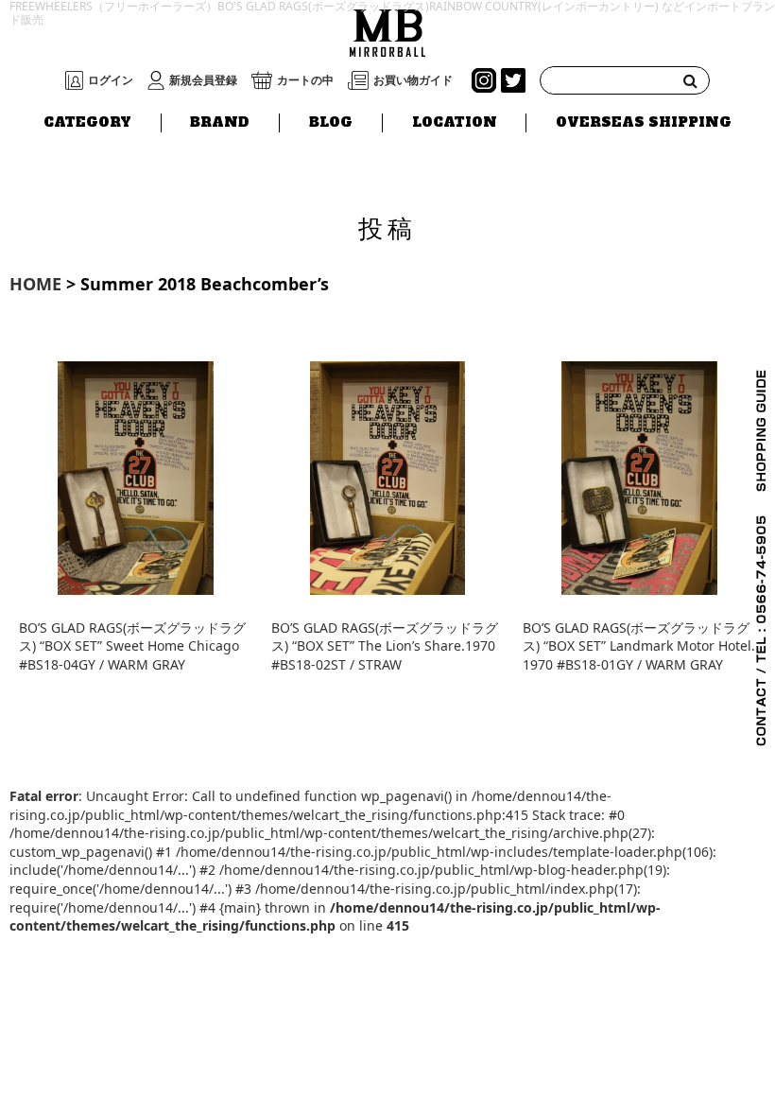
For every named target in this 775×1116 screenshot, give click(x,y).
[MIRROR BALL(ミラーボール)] (387, 30)
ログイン (110, 80)
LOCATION (454, 122)
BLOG (331, 122)
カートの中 (305, 80)
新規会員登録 (203, 80)
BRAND (220, 122)
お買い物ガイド (413, 80)
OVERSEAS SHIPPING (644, 122)
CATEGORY (87, 122)
